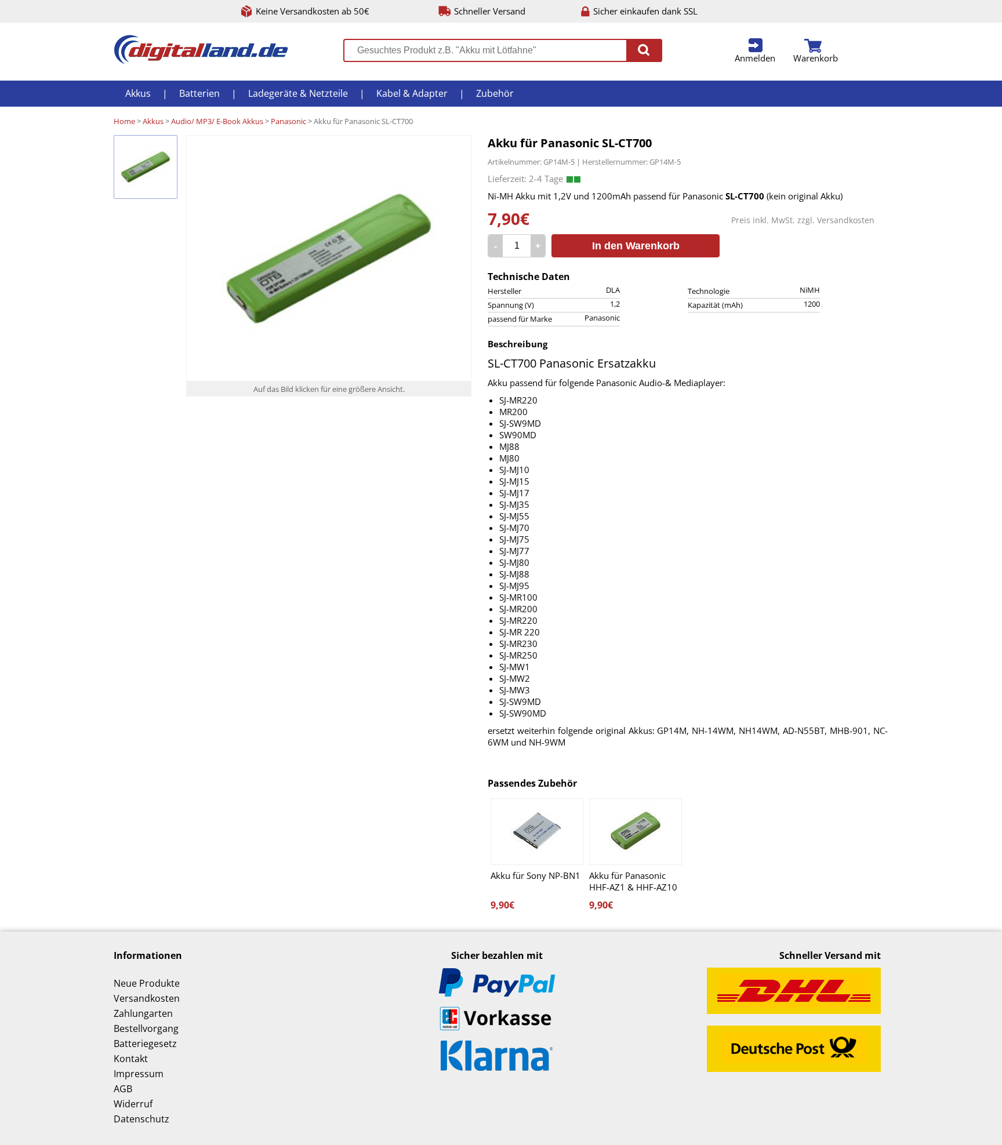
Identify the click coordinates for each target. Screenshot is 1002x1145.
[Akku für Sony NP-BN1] (537, 831)
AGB (123, 1088)
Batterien (199, 93)
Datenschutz (141, 1119)
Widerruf (133, 1103)
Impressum (139, 1073)
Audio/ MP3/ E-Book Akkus (217, 121)
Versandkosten (845, 220)
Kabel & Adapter (412, 93)
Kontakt (131, 1058)
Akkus (138, 93)
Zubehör (495, 93)
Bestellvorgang (146, 1028)
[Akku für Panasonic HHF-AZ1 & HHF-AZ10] (635, 831)
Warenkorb (815, 58)
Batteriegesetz (145, 1043)
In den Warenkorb (636, 246)
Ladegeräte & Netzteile (298, 93)
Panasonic (288, 121)
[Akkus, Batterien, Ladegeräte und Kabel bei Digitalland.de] (201, 60)
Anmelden (755, 58)
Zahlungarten (143, 1013)
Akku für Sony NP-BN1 (535, 875)
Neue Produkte (147, 983)
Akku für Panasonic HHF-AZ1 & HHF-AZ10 (633, 881)
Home (124, 121)
